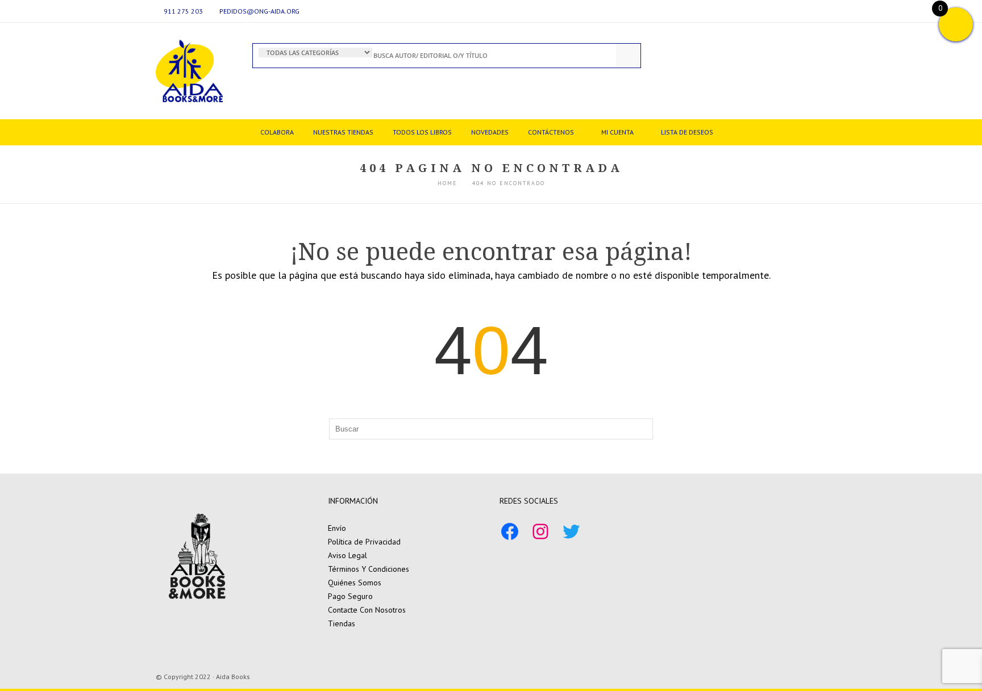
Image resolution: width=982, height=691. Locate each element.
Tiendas (341, 623)
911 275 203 (183, 11)
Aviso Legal (347, 555)
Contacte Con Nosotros (367, 610)
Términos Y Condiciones (368, 569)
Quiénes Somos (354, 582)
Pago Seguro (350, 596)
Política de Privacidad (364, 542)
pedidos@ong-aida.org (259, 11)
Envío (337, 528)
